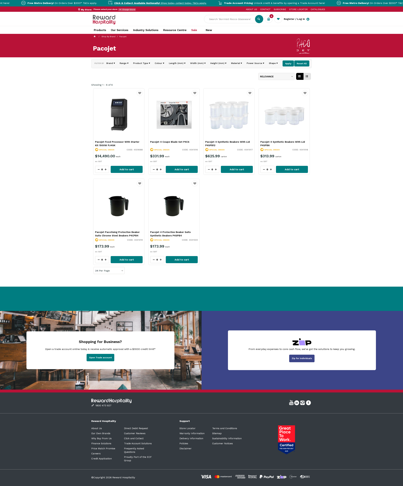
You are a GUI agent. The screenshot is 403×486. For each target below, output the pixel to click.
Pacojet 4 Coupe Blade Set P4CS (169, 141)
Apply (288, 63)
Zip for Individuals (302, 358)
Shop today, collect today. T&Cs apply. (140, 3)
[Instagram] (303, 403)
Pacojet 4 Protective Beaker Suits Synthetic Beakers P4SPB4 (170, 234)
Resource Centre (175, 30)
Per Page (104, 270)
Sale (194, 30)
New (209, 30)
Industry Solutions (145, 30)
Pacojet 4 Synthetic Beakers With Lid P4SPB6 (282, 143)
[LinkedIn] (297, 403)
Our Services (119, 30)
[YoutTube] (291, 403)
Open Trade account (100, 357)
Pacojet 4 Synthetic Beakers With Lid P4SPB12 (227, 143)
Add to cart (126, 169)
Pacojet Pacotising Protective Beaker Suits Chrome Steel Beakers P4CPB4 (117, 234)
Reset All (302, 63)
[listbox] (276, 76)
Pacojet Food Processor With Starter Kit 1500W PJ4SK (117, 143)
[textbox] (232, 19)
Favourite (140, 95)
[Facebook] (309, 403)
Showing (102, 84)
